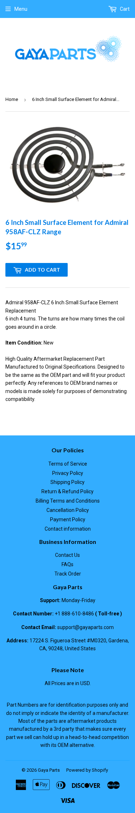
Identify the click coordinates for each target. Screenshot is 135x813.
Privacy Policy (67, 473)
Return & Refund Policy (67, 491)
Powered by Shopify (87, 770)
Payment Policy (67, 519)
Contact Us (67, 555)
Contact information (68, 529)
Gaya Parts (49, 770)
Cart (124, 9)
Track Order (67, 574)
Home (11, 99)
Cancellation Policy (67, 510)
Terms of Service (67, 464)
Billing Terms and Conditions (68, 501)
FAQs (67, 564)
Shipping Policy (67, 482)
